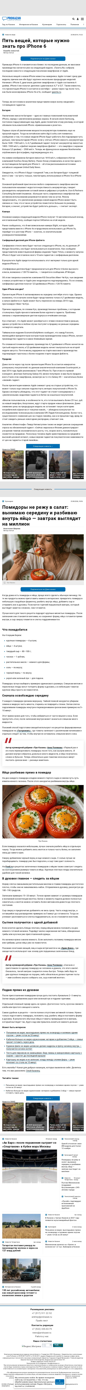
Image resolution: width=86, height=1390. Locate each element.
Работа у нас (42, 1336)
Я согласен (60, 1382)
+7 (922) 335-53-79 (42, 1329)
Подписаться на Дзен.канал (43, 59)
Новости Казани (11, 1139)
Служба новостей (11, 51)
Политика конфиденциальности (66, 1384)
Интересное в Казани (13, 1287)
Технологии (68, 1139)
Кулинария (9, 501)
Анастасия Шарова (11, 528)
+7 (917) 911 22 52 (42, 1313)
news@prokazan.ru (41, 1332)
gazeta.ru (56, 92)
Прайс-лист (42, 1320)
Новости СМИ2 (8, 449)
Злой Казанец (33, 1070)
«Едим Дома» (67, 948)
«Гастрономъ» (24, 730)
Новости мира (10, 35)
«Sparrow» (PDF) (71, 1378)
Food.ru (9, 866)
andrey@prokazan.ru (42, 1317)
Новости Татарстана (68, 1178)
